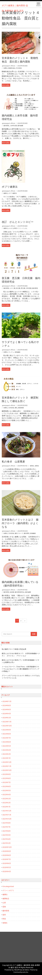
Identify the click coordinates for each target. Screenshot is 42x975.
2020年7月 (7, 859)
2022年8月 (7, 778)
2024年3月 (7, 718)
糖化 (16, 408)
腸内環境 (6, 125)
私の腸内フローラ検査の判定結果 (14, 649)
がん (25, 228)
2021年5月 (7, 835)
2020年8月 (7, 855)
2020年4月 (7, 871)
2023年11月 (7, 722)
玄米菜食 (19, 68)
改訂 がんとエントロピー (17, 221)
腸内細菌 (20, 125)
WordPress (18, 970)
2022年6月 (7, 786)
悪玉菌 (23, 288)
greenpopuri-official (8, 66)
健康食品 (6, 898)
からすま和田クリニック (16, 228)
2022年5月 (7, 790)
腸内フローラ (19, 533)
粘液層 (12, 592)
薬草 (4, 915)
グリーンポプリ (8, 890)
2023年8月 (7, 734)
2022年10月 (7, 770)
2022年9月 (7, 774)
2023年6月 (7, 742)
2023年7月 (7, 738)
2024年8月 (7, 705)
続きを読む (6, 85)
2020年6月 (7, 863)
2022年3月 (7, 799)
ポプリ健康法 (10, 186)
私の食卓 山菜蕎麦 (13, 461)
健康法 (6, 193)
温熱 (4, 907)
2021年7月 (6, 827)
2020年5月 (7, 867)
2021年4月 (7, 839)
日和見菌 (29, 288)
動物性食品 (11, 68)
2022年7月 (7, 782)
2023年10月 (7, 726)
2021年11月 (7, 815)
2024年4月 (7, 714)
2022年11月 (7, 766)
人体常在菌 (13, 125)
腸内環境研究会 (19, 592)
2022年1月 (6, 807)
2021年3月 (7, 843)
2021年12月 (7, 811)
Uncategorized (8, 886)
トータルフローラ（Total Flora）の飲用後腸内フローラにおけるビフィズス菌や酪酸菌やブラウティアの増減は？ (20, 669)
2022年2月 (7, 803)
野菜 (4, 919)
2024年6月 (7, 709)
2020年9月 (7, 851)
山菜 (4, 903)
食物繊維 (17, 352)
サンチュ (11, 352)
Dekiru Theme (29, 970)
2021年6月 (7, 831)
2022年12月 (7, 762)
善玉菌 (18, 288)
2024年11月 (7, 701)
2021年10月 (7, 819)
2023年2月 (7, 754)
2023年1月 (7, 758)
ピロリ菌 (12, 288)
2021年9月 (7, 823)
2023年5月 (7, 746)
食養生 (6, 68)
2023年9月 (7, 730)
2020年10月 (7, 847)
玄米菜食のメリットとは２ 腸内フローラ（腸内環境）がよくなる (20, 523)
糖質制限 (21, 408)
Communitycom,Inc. (21, 972)
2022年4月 (7, 794)
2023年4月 (7, 750)
